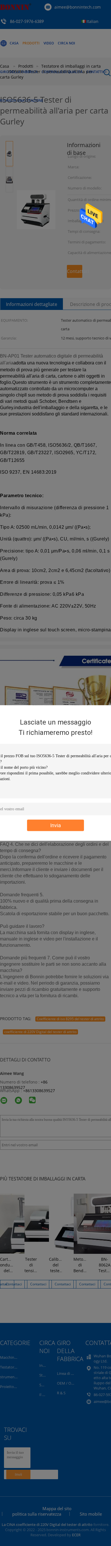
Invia (55, 825)
